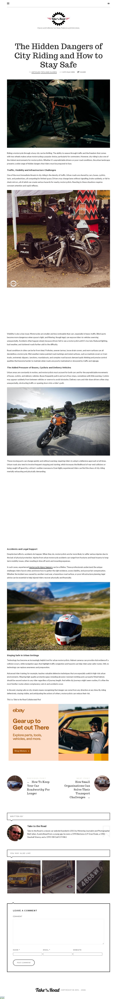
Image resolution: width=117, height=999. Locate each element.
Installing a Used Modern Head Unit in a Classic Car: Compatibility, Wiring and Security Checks (58, 877)
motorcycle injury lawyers (41, 567)
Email (46, 950)
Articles (36, 72)
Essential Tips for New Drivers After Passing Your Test (24, 876)
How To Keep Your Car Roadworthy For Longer (32, 787)
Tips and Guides (49, 72)
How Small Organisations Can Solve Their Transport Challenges (84, 788)
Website (77, 950)
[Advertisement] (58, 311)
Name (16, 950)
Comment (17, 916)
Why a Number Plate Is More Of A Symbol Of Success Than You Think (93, 876)
